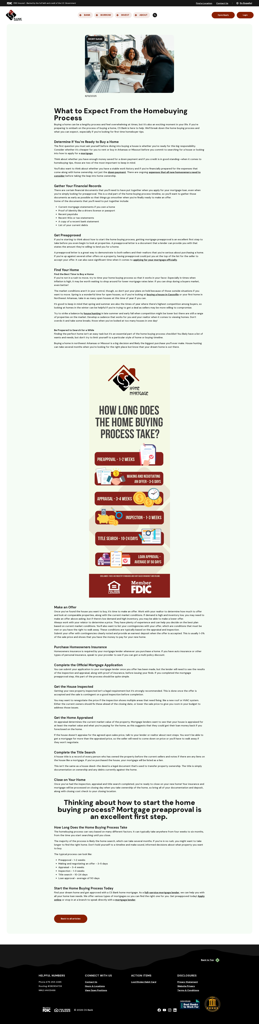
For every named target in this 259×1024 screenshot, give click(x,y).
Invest (125, 14)
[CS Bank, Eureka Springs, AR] (13, 15)
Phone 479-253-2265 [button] (50, 982)
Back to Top (207, 960)
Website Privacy (186, 986)
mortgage (87, 153)
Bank (87, 14)
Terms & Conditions (188, 990)
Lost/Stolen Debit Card (143, 982)
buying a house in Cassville (163, 294)
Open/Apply (223, 15)
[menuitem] (114, 15)
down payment (117, 172)
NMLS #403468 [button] (47, 990)
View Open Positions (96, 990)
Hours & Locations (95, 986)
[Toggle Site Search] (155, 15)
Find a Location (204, 3)
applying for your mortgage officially (155, 259)
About (143, 14)
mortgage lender (125, 899)
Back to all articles (71, 918)
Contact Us (222, 3)
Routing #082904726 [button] (50, 986)
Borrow (105, 14)
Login (245, 15)
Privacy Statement (187, 982)
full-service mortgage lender (161, 892)
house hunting (92, 313)
